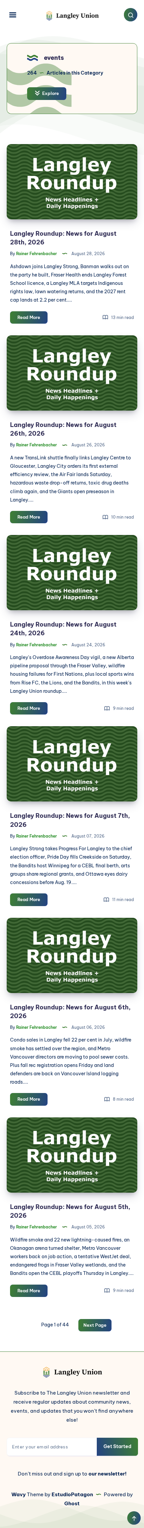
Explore (50, 93)
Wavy (18, 1494)
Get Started (117, 1446)
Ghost (72, 1503)
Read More (32, 319)
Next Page (94, 1325)
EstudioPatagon (72, 1494)
